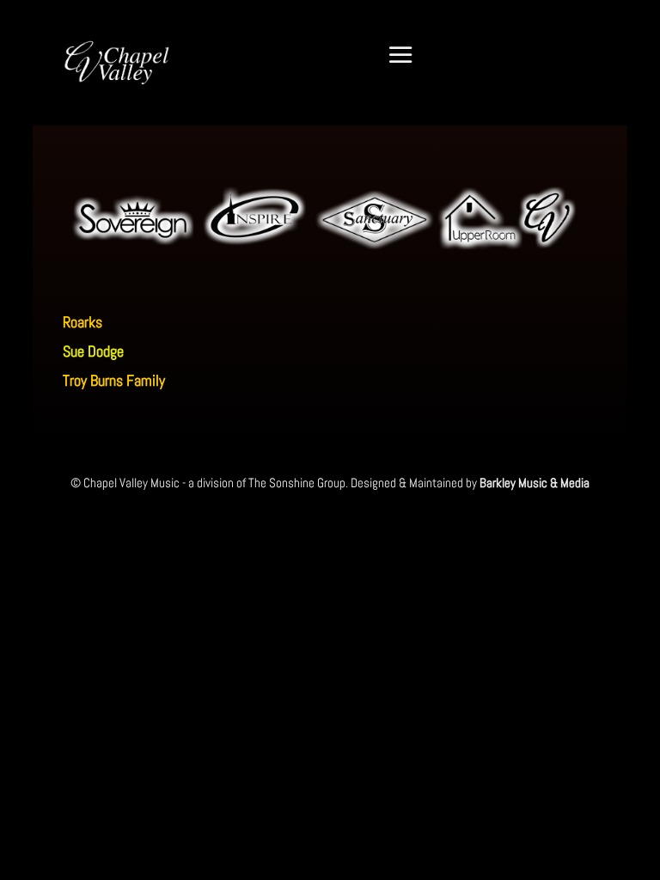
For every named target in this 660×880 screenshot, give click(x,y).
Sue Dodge (93, 351)
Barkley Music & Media (535, 482)
